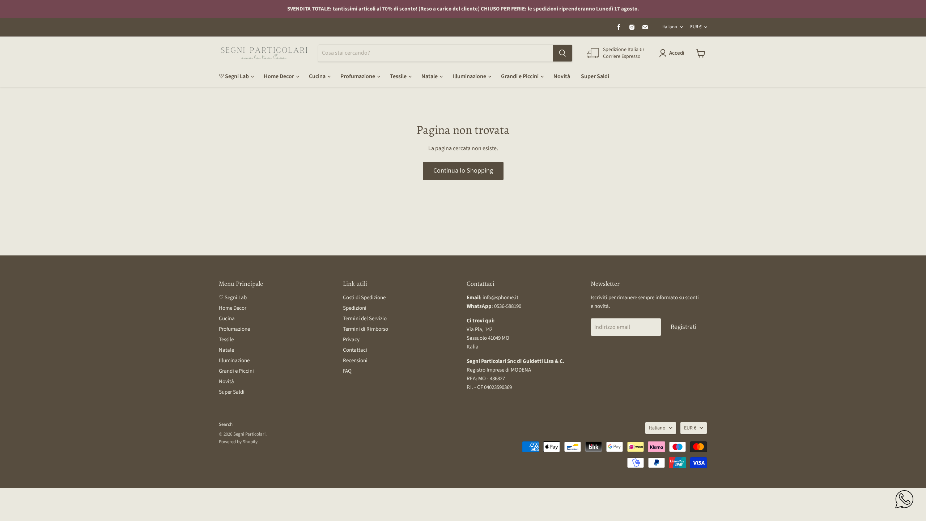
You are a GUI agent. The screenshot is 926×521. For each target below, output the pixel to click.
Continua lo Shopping (463, 170)
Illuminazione (470, 76)
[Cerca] (562, 53)
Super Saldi (595, 76)
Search (226, 424)
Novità (561, 76)
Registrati (683, 326)
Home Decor (279, 76)
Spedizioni (354, 308)
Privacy (351, 339)
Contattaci (355, 350)
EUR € (695, 27)
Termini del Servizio (365, 318)
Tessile (399, 76)
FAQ (347, 371)
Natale (430, 76)
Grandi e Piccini (520, 76)
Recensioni (355, 360)
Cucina (318, 76)
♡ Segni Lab (234, 76)
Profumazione (358, 76)
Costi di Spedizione (364, 297)
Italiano (669, 27)
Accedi (676, 53)
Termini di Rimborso (365, 329)
